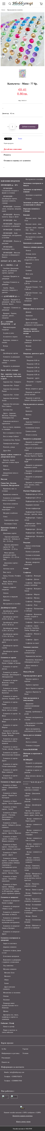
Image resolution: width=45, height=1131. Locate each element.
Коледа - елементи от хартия (34, 826)
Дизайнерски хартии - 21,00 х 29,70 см (10, 629)
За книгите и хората (10, 337)
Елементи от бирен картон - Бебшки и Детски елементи (11, 825)
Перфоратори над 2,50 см (35, 501)
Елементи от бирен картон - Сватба (9, 808)
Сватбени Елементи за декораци (10, 283)
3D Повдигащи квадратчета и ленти (31, 259)
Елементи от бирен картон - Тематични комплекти (9, 879)
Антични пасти (8, 569)
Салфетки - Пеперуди (33, 601)
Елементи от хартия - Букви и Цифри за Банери (11, 662)
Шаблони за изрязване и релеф (32, 755)
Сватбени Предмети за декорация (10, 277)
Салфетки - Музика (32, 598)
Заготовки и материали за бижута (33, 184)
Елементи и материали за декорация (10, 939)
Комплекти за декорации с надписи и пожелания (11, 961)
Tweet (20, 139)
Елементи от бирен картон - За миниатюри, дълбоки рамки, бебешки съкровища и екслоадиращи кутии (11, 863)
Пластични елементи (10, 504)
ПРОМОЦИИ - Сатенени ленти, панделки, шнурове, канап (12, 209)
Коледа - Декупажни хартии (32, 794)
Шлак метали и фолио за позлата (33, 777)
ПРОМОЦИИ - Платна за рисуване (11, 242)
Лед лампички (8, 965)
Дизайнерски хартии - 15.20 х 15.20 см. (10, 612)
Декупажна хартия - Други (11, 564)
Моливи (28, 346)
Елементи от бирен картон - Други (9, 854)
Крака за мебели (31, 319)
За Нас (4, 1049)
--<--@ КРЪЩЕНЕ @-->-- (10, 296)
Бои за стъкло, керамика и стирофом (11, 428)
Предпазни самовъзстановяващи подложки (31, 706)
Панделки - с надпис (34, 382)
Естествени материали (11, 956)
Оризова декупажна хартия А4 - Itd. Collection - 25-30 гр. (10, 547)
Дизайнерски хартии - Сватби (10, 647)
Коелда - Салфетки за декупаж (32, 800)
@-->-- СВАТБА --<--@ (9, 265)
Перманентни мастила (33, 656)
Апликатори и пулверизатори (30, 652)
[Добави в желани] (41, 120)
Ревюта (7, 155)
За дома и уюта (8, 333)
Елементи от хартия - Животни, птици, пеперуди (10, 683)
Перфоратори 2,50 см (33, 498)
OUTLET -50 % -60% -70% (11, 261)
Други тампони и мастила (31, 667)
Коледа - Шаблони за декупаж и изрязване (32, 927)
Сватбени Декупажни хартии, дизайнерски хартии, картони (10, 271)
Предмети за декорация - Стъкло (33, 478)
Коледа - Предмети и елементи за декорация (32, 900)
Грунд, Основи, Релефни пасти (11, 577)
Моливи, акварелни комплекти (32, 563)
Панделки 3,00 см (33, 371)
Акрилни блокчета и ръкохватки (32, 423)
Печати (26, 419)
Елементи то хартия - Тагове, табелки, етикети (11, 748)
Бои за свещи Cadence (11, 436)
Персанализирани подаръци (9, 328)
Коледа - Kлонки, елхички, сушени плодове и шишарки (33, 910)
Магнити (7, 976)
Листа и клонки (31, 742)
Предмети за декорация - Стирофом (33, 472)
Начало (3, 10)
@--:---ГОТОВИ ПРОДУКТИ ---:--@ (8, 323)
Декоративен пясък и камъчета (10, 474)
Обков (6, 980)
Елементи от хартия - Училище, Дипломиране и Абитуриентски (11, 675)
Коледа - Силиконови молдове (32, 921)
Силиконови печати (33, 428)
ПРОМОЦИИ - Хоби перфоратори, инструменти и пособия (11, 235)
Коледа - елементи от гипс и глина (34, 839)
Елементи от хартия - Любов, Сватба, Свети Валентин (10, 691)
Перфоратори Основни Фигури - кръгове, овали (33, 513)
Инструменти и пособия (11, 604)
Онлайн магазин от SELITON (22, 1129)
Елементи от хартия (8, 657)
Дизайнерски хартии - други (10, 641)
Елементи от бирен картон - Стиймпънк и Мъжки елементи (10, 839)
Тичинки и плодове (33, 745)
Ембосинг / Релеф (7, 1023)
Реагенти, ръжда (9, 447)
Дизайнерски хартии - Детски (10, 652)
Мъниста (6, 469)
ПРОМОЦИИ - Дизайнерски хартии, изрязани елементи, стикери (9, 200)
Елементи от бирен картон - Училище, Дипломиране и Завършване (9, 816)
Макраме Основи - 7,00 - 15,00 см (33, 288)
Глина (5, 516)
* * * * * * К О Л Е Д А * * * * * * (33, 783)
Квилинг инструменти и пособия (33, 718)
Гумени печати (31, 431)
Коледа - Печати (31, 916)
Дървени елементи (9, 947)
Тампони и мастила (30, 647)
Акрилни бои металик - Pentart (11, 390)
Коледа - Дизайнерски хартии (33, 806)
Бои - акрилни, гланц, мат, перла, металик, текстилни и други (11, 376)
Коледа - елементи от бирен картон (34, 820)
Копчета (28, 415)
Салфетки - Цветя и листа (35, 622)
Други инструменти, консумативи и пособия (32, 730)
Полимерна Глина (10, 524)
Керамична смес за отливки (9, 490)
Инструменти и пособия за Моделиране (33, 724)
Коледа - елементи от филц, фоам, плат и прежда (34, 846)
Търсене (25, 1049)
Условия (25, 1053)
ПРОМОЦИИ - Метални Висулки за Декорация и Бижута (11, 255)
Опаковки (27, 305)
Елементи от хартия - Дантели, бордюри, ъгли (10, 697)
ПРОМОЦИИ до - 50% (9, 185)
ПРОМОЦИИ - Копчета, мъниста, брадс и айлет (11, 216)
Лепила (5, 593)
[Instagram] (8, 1085)
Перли (28, 407)
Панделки (29, 357)
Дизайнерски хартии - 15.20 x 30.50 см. (10, 635)
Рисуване (26, 542)
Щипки (5, 1011)
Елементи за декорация (11, 357)
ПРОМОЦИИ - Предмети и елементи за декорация (11, 225)
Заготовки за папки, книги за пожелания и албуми (33, 204)
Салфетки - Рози (31, 605)
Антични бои (8, 410)
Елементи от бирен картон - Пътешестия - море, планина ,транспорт (11, 847)
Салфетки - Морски (33, 594)
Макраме (26, 278)
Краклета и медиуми (10, 596)
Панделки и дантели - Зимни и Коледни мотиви (33, 399)
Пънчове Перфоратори (32, 491)
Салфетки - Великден (33, 576)
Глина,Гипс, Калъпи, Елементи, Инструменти (10, 484)
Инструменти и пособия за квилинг (33, 238)
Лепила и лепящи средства (33, 247)
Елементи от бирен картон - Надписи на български (9, 795)
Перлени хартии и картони (31, 680)
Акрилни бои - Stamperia (12, 382)
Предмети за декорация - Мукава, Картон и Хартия (33, 455)
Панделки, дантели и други (33, 353)
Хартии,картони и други (32, 676)
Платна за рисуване (33, 551)
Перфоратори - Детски (34, 529)
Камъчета (29, 411)
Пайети (5, 466)
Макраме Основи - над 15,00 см (33, 294)
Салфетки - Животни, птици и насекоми (32, 584)
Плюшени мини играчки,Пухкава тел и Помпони (10, 1005)
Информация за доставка (10, 1053)
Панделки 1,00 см (33, 364)
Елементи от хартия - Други (10, 759)
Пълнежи (6, 1000)
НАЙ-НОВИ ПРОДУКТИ (10, 181)
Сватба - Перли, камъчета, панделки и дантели (9, 290)
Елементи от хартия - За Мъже (11, 720)
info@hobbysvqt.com (17, 1072)
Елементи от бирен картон (11, 782)
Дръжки (28, 312)
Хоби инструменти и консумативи (31, 699)
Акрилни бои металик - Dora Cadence (11, 405)
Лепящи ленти (31, 254)
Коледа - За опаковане (33, 905)
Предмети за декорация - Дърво (33, 449)
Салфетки (27, 572)
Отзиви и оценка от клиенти (17, 160)
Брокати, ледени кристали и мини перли (10, 461)
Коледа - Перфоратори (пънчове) (33, 894)
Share (9, 139)
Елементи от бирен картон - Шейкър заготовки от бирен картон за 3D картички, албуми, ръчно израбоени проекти (11, 889)
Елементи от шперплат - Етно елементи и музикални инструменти (11, 920)
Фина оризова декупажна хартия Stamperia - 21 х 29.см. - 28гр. (11, 556)
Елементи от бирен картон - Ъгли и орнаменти (12, 802)
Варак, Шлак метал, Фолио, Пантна (9, 583)
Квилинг (26, 215)
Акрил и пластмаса (10, 943)
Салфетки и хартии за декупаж (32, 771)
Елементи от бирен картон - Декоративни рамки (10, 787)
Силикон (29, 270)
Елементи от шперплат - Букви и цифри (11, 902)
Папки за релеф (8, 1026)
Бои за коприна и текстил (12, 433)
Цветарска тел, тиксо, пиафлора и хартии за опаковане (10, 1017)
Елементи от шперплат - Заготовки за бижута (11, 913)
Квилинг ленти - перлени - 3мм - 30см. (34, 229)
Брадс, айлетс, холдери (9, 370)
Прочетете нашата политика (23, 1116)
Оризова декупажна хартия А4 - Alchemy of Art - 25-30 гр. (11, 539)
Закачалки (29, 315)
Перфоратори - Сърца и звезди (33, 519)
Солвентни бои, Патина (11, 440)
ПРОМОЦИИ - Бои (10, 220)
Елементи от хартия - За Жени (11, 715)
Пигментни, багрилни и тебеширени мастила (33, 661)
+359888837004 (16, 1081)
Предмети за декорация (11, 366)
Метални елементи (9, 969)
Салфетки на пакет (32, 643)
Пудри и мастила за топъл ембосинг (9, 1031)
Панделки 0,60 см (33, 360)
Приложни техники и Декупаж (9, 529)
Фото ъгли (29, 274)
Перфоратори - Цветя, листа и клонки (32, 525)
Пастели (28, 349)
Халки (6, 983)
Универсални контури (11, 443)
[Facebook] (4, 1085)
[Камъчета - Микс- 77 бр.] (22, 65)
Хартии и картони (32, 685)
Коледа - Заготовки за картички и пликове (32, 789)
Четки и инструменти (33, 559)
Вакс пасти (7, 572)
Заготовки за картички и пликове (32, 191)
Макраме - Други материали (31, 300)
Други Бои (7, 450)
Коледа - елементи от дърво (34, 853)
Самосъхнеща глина (11, 520)
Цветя (28, 738)
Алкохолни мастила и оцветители (10, 422)
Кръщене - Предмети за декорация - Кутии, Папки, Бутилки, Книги (11, 302)
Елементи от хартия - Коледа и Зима (10, 777)
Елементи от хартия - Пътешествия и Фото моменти (10, 741)
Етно (2, 350)
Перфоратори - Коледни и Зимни (34, 537)
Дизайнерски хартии (10, 353)
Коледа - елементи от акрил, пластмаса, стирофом (34, 832)
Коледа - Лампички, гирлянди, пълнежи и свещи (32, 868)
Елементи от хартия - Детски (10, 668)
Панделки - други (33, 378)
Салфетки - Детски (32, 579)
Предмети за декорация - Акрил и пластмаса (33, 443)
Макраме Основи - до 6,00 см (32, 282)
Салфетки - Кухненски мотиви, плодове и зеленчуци (33, 617)
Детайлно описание (13, 149)
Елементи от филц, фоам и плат (11, 952)
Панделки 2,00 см (33, 367)
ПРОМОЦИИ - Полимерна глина (8, 248)
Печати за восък (31, 435)
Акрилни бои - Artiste (11, 395)
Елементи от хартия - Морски (10, 726)
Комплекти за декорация (32, 243)
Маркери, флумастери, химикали (33, 341)
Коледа (5, 346)
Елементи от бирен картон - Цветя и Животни (11, 832)
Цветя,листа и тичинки (32, 735)
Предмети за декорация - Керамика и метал (33, 466)
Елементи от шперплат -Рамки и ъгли (11, 907)
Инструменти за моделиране (8, 508)
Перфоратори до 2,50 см (34, 494)
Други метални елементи (9, 988)
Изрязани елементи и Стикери (31, 210)
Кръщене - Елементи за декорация (11, 309)
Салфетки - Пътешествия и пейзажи (33, 610)
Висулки (4, 479)
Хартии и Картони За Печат (32, 693)
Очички (6, 996)
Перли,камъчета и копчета (14, 10)
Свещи (26, 568)
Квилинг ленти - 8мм (33, 233)
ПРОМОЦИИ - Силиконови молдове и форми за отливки (10, 191)
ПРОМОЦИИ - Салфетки (12, 229)
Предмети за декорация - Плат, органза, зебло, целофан (33, 485)
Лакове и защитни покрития (9, 588)
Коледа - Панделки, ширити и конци (32, 885)
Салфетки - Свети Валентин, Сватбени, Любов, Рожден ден (32, 628)
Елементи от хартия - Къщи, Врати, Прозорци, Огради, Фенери (11, 733)
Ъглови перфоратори (33, 508)
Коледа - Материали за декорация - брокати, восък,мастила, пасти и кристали (33, 877)
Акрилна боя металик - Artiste (11, 399)
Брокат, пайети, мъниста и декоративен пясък (11, 456)
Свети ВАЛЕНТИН (30, 749)
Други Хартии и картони (35, 688)
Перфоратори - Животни (34, 533)
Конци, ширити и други (34, 389)
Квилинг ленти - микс (34, 224)
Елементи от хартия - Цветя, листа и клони (10, 709)
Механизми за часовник (11, 992)
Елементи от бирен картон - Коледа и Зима (10, 872)
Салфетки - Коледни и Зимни (33, 590)
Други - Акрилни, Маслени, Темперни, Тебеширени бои (9, 416)
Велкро (28, 267)
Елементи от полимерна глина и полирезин (11, 499)
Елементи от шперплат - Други (11, 933)
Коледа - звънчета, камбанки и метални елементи (33, 860)
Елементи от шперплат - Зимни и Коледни (11, 927)
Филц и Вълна (28, 672)
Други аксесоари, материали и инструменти (33, 324)
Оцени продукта (8, 143)
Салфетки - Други (32, 639)
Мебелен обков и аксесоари (33, 309)
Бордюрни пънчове (32, 505)
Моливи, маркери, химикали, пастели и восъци (31, 331)
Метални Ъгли (9, 973)
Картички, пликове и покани (10, 341)
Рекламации (6, 1058)
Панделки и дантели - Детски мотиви (32, 393)
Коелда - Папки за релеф (34, 889)
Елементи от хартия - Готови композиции (10, 765)
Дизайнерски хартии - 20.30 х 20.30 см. (10, 618)
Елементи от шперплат (9, 897)
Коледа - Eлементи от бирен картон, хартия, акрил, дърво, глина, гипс (33, 813)
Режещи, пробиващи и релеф (33, 713)
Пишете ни (6, 1062)
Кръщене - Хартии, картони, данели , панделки (9, 316)
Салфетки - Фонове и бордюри (32, 635)
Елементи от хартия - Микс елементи (10, 771)
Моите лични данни (23, 1121)
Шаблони (6, 600)
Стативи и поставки (33, 555)
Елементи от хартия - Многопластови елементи (11, 754)
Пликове (29, 198)
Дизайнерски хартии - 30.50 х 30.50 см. (10, 624)
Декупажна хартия (9, 533)
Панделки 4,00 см (33, 374)
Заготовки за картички (34, 195)
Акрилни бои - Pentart (11, 385)
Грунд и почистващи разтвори (32, 547)
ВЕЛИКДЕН (27, 760)
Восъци (28, 337)
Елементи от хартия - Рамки (10, 703)
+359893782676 (16, 1076)
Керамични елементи (10, 494)
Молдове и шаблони (10, 513)
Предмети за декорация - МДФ (33, 461)
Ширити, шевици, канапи (9, 361)
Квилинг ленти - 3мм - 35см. (33, 219)
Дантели (29, 385)
